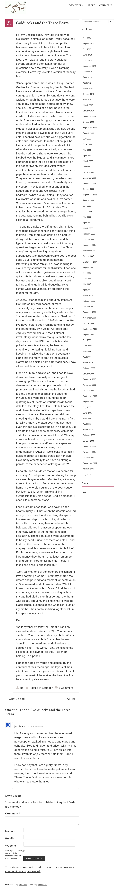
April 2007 (87, 290)
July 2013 (87, 49)
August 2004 (88, 469)
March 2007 (88, 295)
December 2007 (89, 245)
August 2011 (88, 77)
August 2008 (88, 200)
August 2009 (88, 133)
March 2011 (88, 88)
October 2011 (88, 72)
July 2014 (87, 38)
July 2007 (87, 273)
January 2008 (88, 239)
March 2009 (88, 161)
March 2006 (88, 363)
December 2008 (89, 178)
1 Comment (65, 687)
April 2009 (87, 155)
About (91, 5)
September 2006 (90, 329)
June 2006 (87, 346)
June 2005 (87, 413)
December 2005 (89, 379)
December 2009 (89, 116)
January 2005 (88, 441)
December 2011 (89, 66)
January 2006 (88, 374)
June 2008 (87, 211)
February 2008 (89, 234)
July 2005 (87, 407)
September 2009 (90, 128)
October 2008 (88, 189)
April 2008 (87, 223)
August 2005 (88, 402)
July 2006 (87, 340)
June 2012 (87, 60)
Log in (85, 492)
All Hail (73, 698)
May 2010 (87, 100)
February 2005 (89, 435)
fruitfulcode (23, 885)
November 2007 (89, 251)
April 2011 (87, 83)
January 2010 (88, 111)
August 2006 (88, 334)
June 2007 (87, 279)
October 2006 (88, 323)
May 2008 (87, 217)
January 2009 (88, 172)
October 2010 (88, 94)
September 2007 (90, 262)
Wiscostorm (76, 5)
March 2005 (88, 430)
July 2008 (87, 206)
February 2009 (89, 167)
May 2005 (87, 418)
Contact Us (105, 5)
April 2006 (87, 357)
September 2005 (90, 396)
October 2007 (88, 256)
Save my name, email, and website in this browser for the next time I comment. (14, 854)
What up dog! (15, 698)
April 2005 (87, 424)
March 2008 (88, 228)
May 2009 (87, 150)
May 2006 (87, 351)
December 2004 (89, 446)
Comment (12, 813)
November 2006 (89, 318)
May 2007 (87, 284)
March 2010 (88, 105)
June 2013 (87, 55)
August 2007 (88, 267)
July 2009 (87, 139)
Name (10, 831)
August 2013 (88, 44)
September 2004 (90, 463)
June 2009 (87, 144)
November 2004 (89, 452)
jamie (17, 726)
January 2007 (88, 307)
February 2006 (89, 368)
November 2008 (89, 184)
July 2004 (87, 474)
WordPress (42, 885)
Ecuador (47, 687)
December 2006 (89, 312)
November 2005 (89, 385)
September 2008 (90, 195)
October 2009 (88, 122)
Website (10, 845)
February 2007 (89, 301)
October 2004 (88, 458)
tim (22, 687)
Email (9, 838)
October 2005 (88, 390)
